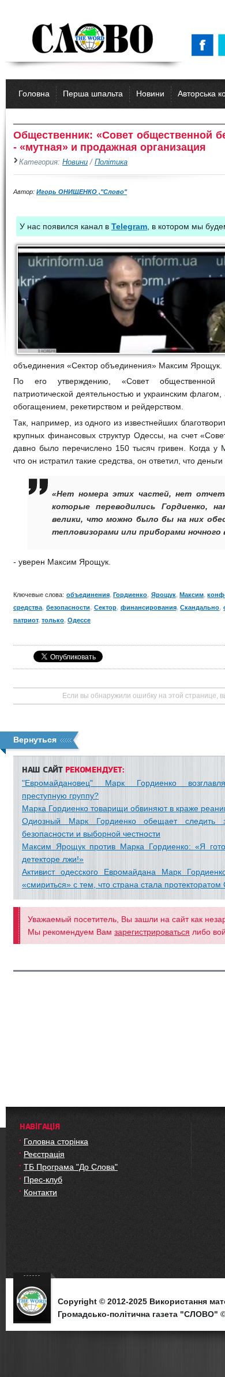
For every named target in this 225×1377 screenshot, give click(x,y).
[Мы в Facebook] (205, 45)
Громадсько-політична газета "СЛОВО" (94, 39)
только (53, 620)
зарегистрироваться (152, 931)
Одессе (79, 620)
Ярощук (163, 594)
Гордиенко (130, 594)
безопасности (68, 607)
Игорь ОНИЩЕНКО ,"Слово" (81, 191)
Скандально (199, 607)
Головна (34, 93)
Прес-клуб (43, 1179)
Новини (150, 93)
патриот (25, 620)
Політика (111, 162)
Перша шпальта (93, 93)
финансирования (149, 607)
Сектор (105, 607)
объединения (88, 594)
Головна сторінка (56, 1141)
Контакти (40, 1192)
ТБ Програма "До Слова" (71, 1166)
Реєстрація (44, 1154)
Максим (191, 594)
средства (27, 607)
